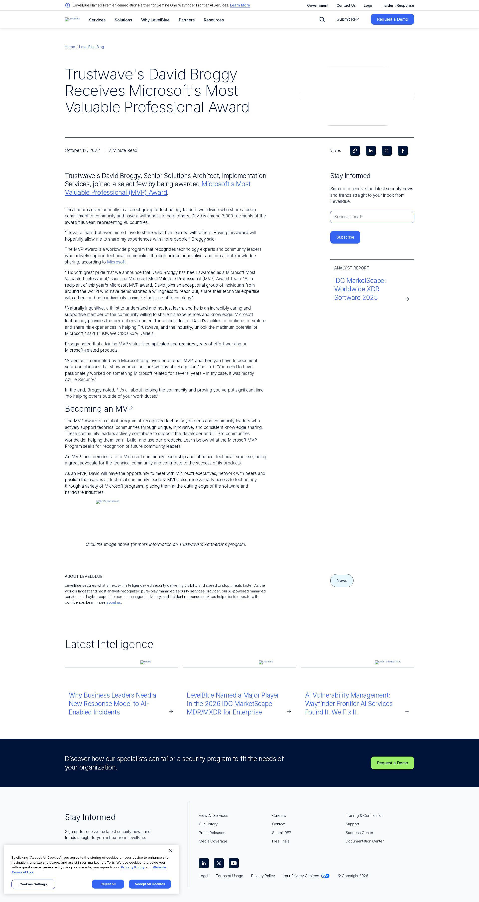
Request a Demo (392, 19)
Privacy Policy (132, 867)
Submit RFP (348, 19)
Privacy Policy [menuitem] (263, 875)
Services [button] (97, 20)
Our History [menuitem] (208, 824)
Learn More (240, 5)
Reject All (108, 884)
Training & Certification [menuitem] (364, 815)
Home (70, 46)
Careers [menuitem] (279, 815)
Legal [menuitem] (203, 875)
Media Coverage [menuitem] (213, 841)
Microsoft (116, 261)
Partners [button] (187, 20)
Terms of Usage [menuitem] (229, 875)
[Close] (170, 850)
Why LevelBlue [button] (155, 20)
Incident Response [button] (397, 5)
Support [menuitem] (352, 824)
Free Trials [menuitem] (280, 841)
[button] (322, 19)
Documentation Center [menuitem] (365, 841)
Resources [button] (214, 20)
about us (114, 602)
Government (318, 5)
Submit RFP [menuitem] (281, 832)
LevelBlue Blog (91, 46)
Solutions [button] (123, 20)
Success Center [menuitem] (359, 832)
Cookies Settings (33, 884)
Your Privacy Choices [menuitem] (301, 875)
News (342, 580)
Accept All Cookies (150, 884)
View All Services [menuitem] (213, 815)
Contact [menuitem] (278, 824)
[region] (91, 869)
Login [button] (368, 5)
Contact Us (346, 5)
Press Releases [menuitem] (212, 832)
